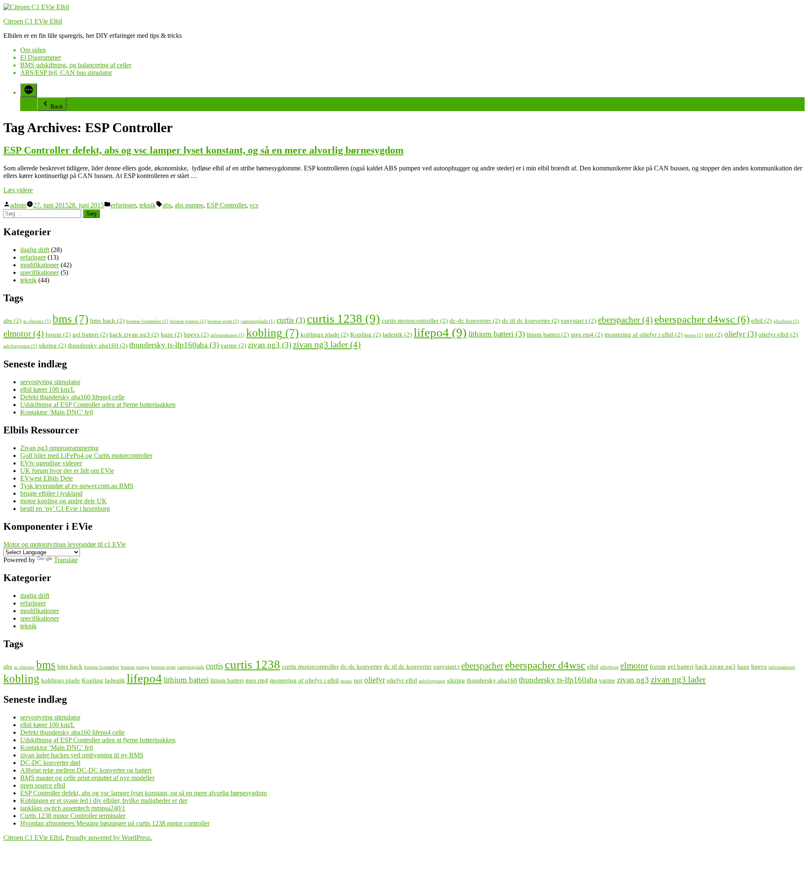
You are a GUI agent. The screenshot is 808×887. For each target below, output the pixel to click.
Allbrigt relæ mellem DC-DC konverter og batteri (86, 770)
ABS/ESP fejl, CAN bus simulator (66, 72)
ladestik (397, 334)
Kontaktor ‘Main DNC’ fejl (56, 412)
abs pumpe (189, 205)
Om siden (33, 49)
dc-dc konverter (474, 320)
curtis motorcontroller (415, 320)
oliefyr (740, 333)
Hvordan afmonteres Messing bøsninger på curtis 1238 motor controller (115, 823)
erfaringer (123, 205)
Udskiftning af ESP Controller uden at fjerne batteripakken (97, 404)
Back (56, 107)
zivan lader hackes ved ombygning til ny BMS (82, 755)
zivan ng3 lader (327, 345)
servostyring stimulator (50, 381)
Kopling (365, 334)
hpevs (196, 334)
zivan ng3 (269, 344)
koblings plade (324, 334)
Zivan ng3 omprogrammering (59, 447)
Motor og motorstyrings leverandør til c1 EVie (64, 544)
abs (166, 205)
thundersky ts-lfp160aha (174, 344)
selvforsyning (20, 346)
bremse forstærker (147, 321)
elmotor (23, 334)
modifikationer (39, 264)
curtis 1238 (343, 318)
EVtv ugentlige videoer (51, 463)
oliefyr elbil (778, 334)
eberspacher (625, 320)
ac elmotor (37, 321)
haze (171, 334)
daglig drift (34, 249)
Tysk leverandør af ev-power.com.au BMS (76, 485)
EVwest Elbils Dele (46, 478)
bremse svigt (223, 321)
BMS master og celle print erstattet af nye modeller (87, 777)
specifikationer (39, 272)
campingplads (258, 321)
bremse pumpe (188, 321)
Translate (66, 559)
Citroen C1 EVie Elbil (32, 21)
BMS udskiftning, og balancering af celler (75, 65)
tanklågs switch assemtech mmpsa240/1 (72, 808)
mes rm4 (587, 334)
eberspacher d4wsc (702, 319)
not (714, 334)
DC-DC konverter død (50, 762)
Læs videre (18, 190)
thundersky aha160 (98, 345)
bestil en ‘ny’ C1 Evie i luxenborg (65, 508)
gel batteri (90, 334)
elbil (761, 320)
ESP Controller (226, 205)
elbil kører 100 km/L (47, 389)
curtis (290, 320)
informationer (227, 335)
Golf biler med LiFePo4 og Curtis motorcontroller (86, 455)
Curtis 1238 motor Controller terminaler (72, 815)
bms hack (107, 320)
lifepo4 (440, 332)
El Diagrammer (40, 57)
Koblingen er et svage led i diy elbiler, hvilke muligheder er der (103, 800)
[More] (28, 90)
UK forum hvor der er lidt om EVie (67, 470)
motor (693, 335)
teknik (147, 205)
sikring (52, 345)
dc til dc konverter (530, 320)
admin (18, 205)
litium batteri (547, 334)
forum (58, 334)
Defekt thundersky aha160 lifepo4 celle (72, 397)
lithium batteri (496, 333)
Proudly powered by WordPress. (109, 837)
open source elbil (42, 785)
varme (233, 345)
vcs (254, 205)
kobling (272, 333)
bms (70, 319)
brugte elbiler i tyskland (51, 493)
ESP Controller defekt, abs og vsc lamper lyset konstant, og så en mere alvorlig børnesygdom (203, 150)
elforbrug (786, 321)
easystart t (578, 320)
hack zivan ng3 (134, 334)
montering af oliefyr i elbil (643, 334)
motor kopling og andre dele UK (63, 501)
